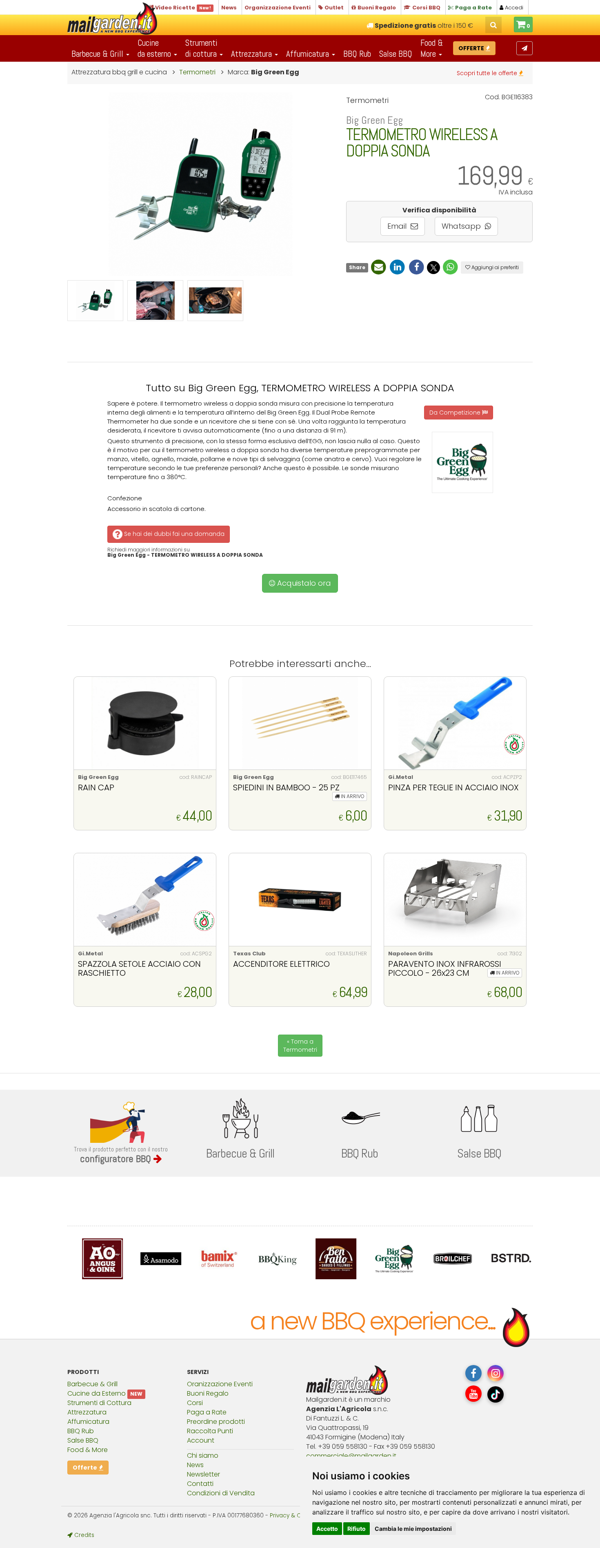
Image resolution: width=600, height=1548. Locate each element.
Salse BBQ (395, 53)
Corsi (195, 1402)
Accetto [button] (327, 1528)
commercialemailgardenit (351, 1456)
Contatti (200, 1483)
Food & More (87, 1449)
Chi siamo (202, 1455)
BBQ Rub (357, 53)
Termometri (198, 72)
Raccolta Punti (210, 1431)
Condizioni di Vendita (221, 1493)
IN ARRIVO (352, 796)
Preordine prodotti (216, 1421)
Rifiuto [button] (356, 1528)
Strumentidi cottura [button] (202, 48)
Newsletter (203, 1474)
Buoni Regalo (208, 1393)
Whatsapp (462, 226)
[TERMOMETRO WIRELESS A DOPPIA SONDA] (95, 300)
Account (200, 1440)
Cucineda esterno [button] (155, 48)
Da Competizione (455, 412)
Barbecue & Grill (92, 1384)
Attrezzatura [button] (252, 53)
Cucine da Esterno (96, 1393)
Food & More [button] (431, 48)
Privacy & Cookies (294, 1515)
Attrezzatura (87, 1412)
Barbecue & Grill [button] (98, 53)
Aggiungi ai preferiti (494, 267)
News (195, 1465)
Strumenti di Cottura (99, 1402)
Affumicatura (88, 1421)
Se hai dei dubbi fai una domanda (173, 534)
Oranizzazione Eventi (220, 1384)
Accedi (513, 7)
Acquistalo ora (303, 583)
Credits (83, 1535)
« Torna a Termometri (300, 1045)
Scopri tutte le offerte (488, 73)
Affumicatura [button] (308, 53)
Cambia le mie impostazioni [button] (413, 1528)
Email (398, 226)
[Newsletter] (524, 48)
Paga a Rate (207, 1412)
